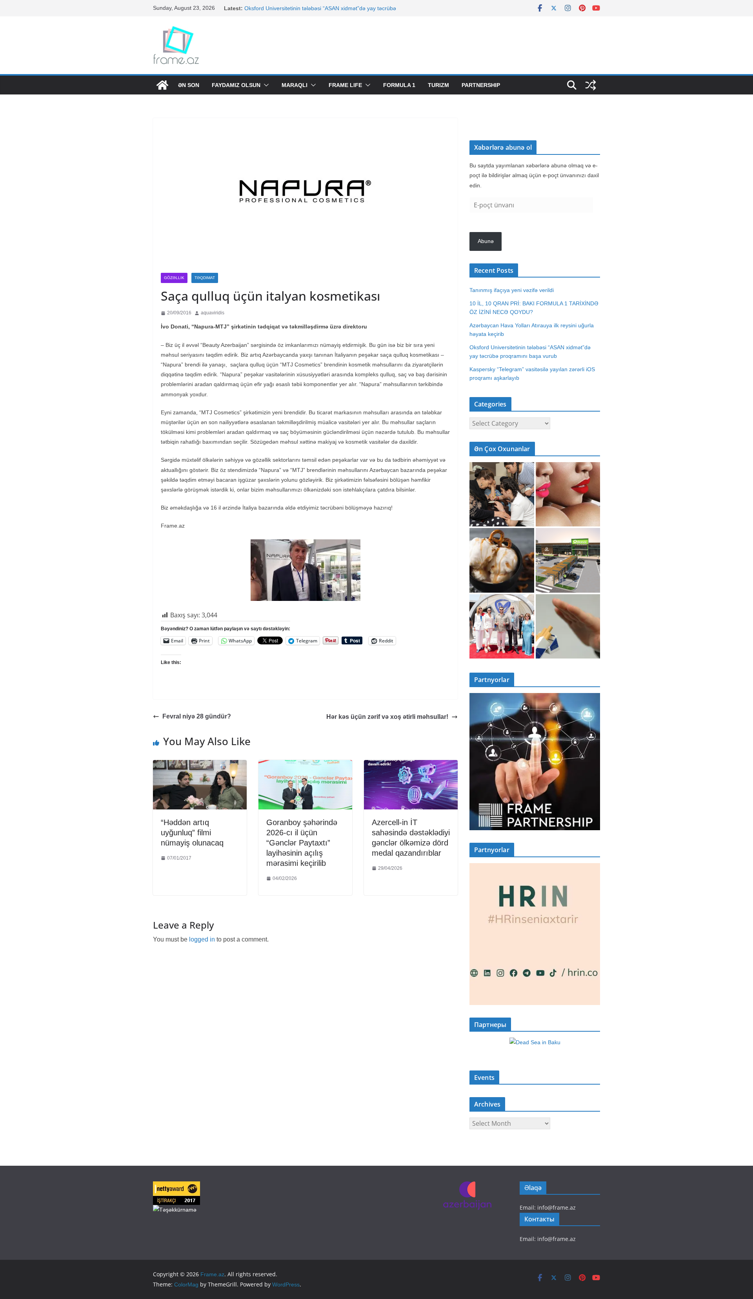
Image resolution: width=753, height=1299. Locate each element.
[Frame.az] (162, 85)
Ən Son (188, 85)
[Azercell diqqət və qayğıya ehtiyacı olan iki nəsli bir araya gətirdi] (501, 494)
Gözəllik (174, 278)
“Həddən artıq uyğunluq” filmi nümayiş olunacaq (192, 832)
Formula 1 (399, 85)
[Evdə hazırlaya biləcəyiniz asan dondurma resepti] (501, 560)
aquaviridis (212, 313)
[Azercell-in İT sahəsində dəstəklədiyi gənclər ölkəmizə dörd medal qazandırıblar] (411, 765)
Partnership (481, 85)
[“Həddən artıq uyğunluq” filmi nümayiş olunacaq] (200, 765)
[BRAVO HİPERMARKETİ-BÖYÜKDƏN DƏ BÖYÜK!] (568, 560)
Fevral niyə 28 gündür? (196, 716)
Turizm (438, 85)
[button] (264, 85)
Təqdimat (205, 278)
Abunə (486, 241)
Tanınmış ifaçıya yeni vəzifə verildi (511, 290)
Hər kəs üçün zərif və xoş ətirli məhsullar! (387, 716)
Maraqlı (294, 85)
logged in (202, 939)
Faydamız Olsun (236, 85)
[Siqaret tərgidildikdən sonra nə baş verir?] (568, 626)
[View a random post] (590, 85)
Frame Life (345, 85)
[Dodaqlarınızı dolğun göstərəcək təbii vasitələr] (568, 494)
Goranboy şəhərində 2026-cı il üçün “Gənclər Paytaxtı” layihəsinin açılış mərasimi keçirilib (301, 842)
